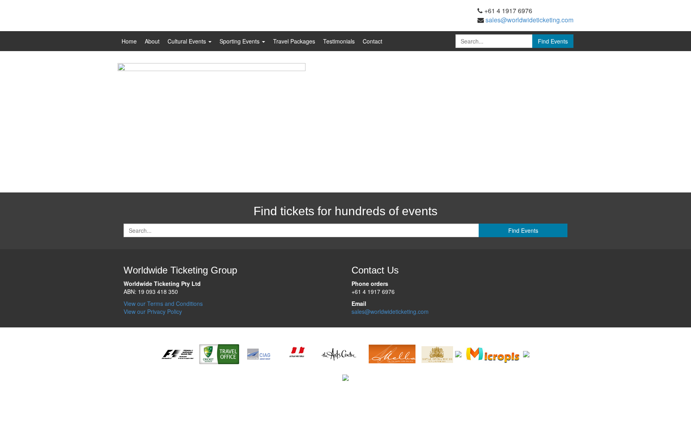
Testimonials (339, 41)
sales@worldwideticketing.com (529, 19)
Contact (372, 41)
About (152, 41)
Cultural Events (188, 41)
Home (129, 41)
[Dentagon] (458, 353)
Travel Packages (294, 41)
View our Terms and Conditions (163, 303)
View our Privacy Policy (153, 311)
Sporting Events (240, 41)
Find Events (553, 41)
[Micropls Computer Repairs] (492, 353)
